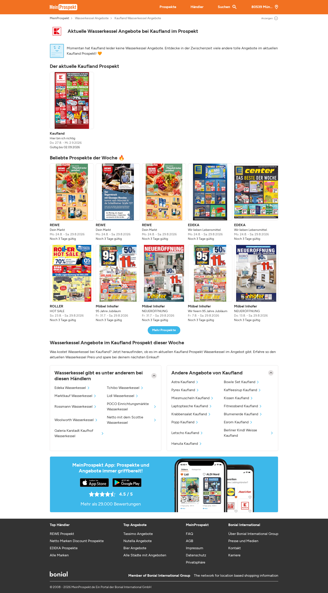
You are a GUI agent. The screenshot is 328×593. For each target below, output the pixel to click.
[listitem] (72, 111)
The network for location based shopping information (236, 575)
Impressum (194, 548)
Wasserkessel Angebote (92, 18)
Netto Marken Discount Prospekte (77, 541)
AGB (189, 541)
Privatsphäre (195, 562)
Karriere (234, 555)
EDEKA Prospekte (64, 548)
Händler (197, 7)
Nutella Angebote (137, 541)
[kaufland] (57, 31)
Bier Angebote (134, 548)
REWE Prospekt (62, 534)
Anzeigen (267, 18)
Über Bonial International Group (253, 534)
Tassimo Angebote (138, 534)
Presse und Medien (243, 541)
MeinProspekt (59, 18)
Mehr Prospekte (164, 330)
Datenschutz (196, 555)
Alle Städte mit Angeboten (144, 555)
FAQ (189, 534)
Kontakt (234, 548)
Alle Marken (59, 555)
